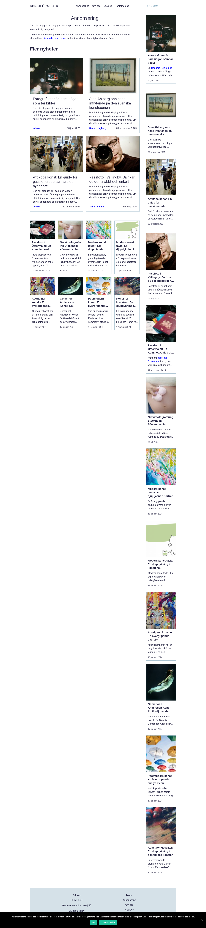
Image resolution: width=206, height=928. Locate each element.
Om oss (96, 6)
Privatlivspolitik (108, 922)
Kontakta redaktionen (55, 38)
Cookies (107, 6)
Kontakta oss (122, 6)
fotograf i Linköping (161, 67)
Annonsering (82, 6)
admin (36, 128)
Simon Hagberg (97, 128)
